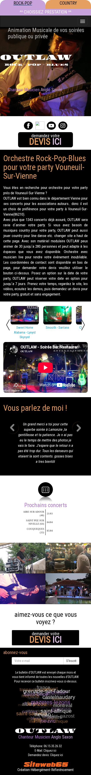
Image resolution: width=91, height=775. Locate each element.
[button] (16, 444)
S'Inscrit (71, 661)
